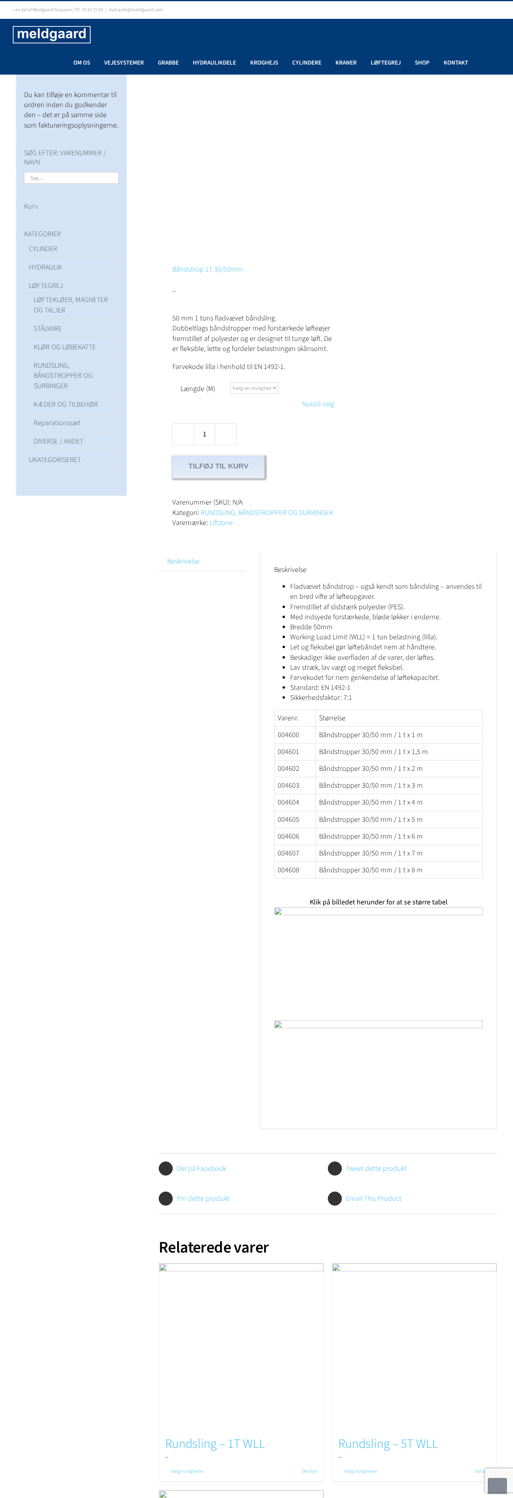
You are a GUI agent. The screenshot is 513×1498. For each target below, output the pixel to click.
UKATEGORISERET (55, 460)
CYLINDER (43, 249)
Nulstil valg (318, 404)
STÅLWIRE (48, 329)
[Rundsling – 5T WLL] (414, 1345)
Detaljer (309, 1471)
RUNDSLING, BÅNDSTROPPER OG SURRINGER (267, 513)
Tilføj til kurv (218, 466)
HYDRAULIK (45, 267)
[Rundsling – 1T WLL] (241, 1345)
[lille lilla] (240, 156)
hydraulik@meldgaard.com (136, 9)
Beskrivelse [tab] (183, 561)
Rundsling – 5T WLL (388, 1444)
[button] (484, 62)
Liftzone (221, 523)
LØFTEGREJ (46, 286)
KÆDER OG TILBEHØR (66, 404)
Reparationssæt (57, 423)
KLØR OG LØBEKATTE (65, 347)
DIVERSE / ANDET (58, 441)
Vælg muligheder (187, 1471)
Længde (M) (197, 389)
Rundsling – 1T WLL (215, 1444)
